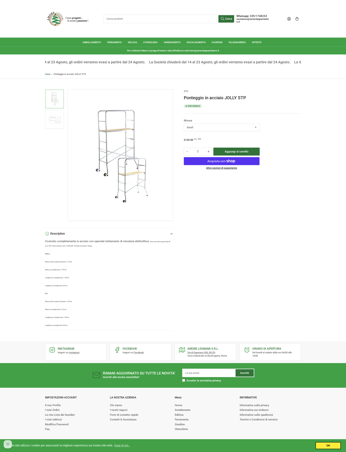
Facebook (139, 352)
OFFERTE (256, 42)
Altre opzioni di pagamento (221, 168)
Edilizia (179, 414)
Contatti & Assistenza (123, 419)
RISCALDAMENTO (196, 42)
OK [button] (328, 445)
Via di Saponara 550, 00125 (201, 352)
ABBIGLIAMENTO (92, 42)
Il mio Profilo (53, 405)
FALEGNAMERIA (237, 42)
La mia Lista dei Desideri (60, 414)
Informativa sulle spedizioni (256, 414)
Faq (47, 429)
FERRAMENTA (114, 42)
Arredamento (182, 410)
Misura (188, 120)
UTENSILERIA (150, 42)
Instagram (74, 352)
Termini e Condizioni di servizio (259, 419)
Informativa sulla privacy (254, 405)
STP (186, 91)
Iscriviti (244, 373)
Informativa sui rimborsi (254, 410)
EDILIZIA (132, 42)
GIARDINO (217, 42)
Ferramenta (181, 419)
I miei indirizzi (53, 419)
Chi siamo (116, 405)
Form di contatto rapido (124, 414)
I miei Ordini (52, 410)
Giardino (180, 424)
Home (178, 405)
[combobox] (169, 19)
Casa (47, 74)
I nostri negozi (118, 410)
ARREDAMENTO (172, 42)
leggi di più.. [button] (122, 445)
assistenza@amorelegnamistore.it (252, 20)
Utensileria (181, 429)
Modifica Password (56, 424)
